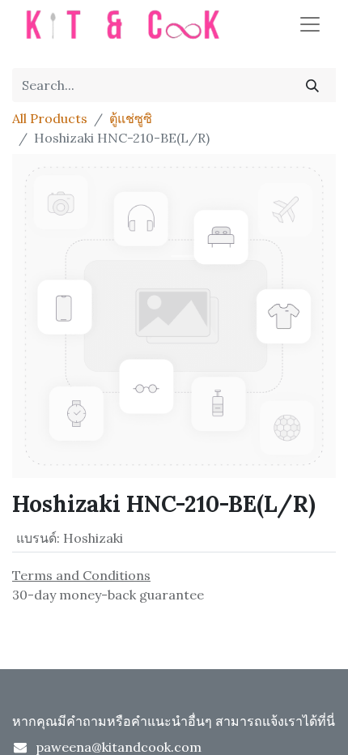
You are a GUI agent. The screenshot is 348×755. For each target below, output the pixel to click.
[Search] (312, 85)
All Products (49, 118)
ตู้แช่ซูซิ (130, 118)
